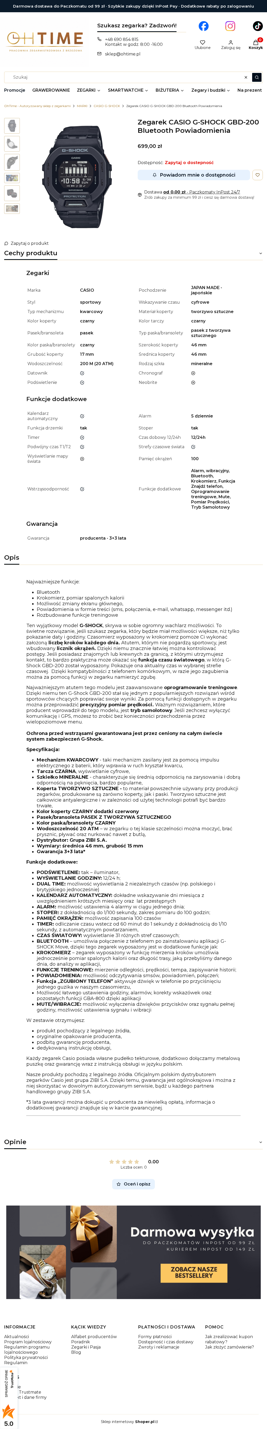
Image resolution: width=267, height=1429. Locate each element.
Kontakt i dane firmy (25, 1397)
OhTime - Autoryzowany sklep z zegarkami (37, 106)
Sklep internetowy (127, 1421)
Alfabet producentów (94, 1336)
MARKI (82, 106)
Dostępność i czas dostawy (165, 1341)
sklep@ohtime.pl (123, 54)
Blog (76, 1352)
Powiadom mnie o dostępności (197, 175)
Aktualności (16, 1336)
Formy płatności (155, 1336)
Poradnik (80, 1341)
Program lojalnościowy (28, 1341)
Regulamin (15, 1362)
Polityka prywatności (26, 1357)
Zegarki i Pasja (86, 1347)
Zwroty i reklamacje (158, 1347)
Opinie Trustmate (22, 1392)
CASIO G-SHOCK (107, 106)
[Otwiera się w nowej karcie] (204, 26)
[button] (257, 77)
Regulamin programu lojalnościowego (27, 1350)
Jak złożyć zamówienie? (229, 1347)
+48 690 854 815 (121, 39)
